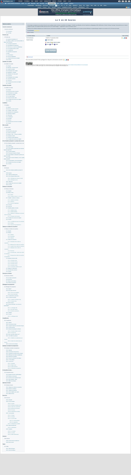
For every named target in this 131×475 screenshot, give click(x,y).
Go (66, 5)
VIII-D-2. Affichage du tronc (13, 179)
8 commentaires (30, 30)
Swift (95, 5)
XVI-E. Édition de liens (10, 393)
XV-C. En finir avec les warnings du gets (13, 377)
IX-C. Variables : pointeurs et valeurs (12, 197)
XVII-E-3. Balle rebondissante (13, 434)
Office (61, 3)
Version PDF (49, 42)
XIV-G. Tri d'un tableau (10, 359)
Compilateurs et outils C (67, 7)
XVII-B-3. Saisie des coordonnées (14, 406)
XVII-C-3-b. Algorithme (14, 422)
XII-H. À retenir (9, 314)
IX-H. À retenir (8, 219)
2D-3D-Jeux (45, 5)
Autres (105, 5)
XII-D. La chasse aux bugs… (11, 297)
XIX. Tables (6, 446)
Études (60, 1)
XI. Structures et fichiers (8, 275)
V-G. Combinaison (9, 116)
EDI (46, 3)
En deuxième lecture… (7, 370)
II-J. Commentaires (9, 54)
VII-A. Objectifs (9, 145)
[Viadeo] (122, 38)
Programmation (52, 3)
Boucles (4, 165)
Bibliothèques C (82, 7)
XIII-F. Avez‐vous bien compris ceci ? (13, 334)
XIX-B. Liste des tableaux (10, 450)
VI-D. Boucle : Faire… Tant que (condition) (14, 134)
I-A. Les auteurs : (9, 31)
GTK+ (87, 7)
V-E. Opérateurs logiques (10, 113)
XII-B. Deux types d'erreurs (11, 290)
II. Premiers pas (7, 37)
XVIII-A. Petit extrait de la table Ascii (12, 440)
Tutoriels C (54, 7)
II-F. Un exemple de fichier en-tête (12, 48)
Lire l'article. (31, 32)
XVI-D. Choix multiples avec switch (12, 391)
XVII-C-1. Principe (11, 415)
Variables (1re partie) (7, 61)
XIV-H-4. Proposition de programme (14, 368)
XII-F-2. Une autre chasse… (13, 309)
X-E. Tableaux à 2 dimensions (11, 268)
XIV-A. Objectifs (9, 350)
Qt (98, 5)
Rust (92, 5)
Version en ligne (50, 40)
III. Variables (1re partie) (8, 63)
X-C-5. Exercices (11, 250)
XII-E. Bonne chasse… (10, 302)
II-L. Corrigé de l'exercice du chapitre (13, 58)
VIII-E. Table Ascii (9, 181)
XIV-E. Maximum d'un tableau (11, 356)
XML (101, 5)
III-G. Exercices (9, 75)
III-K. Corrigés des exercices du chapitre (13, 81)
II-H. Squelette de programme (11, 51)
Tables (4, 444)
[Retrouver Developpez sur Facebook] (129, 7)
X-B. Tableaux (8, 232)
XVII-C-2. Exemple (11, 416)
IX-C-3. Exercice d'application (13, 203)
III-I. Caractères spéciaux (10, 78)
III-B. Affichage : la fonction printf (12, 67)
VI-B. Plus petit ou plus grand (11, 131)
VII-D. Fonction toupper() (10, 151)
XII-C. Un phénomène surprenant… (12, 295)
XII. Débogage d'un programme (10, 286)
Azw (52, 44)
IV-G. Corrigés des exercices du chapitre (13, 99)
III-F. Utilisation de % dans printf (12, 73)
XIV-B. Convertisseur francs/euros (12, 351)
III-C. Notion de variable (10, 69)
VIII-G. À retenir (9, 184)
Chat (40, 1)
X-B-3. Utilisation (11, 237)
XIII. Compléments (7, 320)
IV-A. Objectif (8, 89)
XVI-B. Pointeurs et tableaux (11, 388)
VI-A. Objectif (8, 129)
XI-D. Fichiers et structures (11, 282)
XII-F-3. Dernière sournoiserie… (14, 310)
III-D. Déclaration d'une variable (12, 70)
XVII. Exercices (7, 397)
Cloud (22, 3)
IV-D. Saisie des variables (10, 94)
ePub (48, 44)
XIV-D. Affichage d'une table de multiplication (14, 354)
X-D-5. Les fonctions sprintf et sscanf (15, 266)
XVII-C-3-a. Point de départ (14, 420)
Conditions (5, 102)
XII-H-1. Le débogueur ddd (13, 316)
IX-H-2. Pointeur (11, 223)
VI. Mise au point (7, 127)
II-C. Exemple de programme (11, 43)
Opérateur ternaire (7, 382)
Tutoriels (26, 1)
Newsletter (47, 1)
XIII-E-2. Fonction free (12, 332)
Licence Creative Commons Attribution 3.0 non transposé (78, 64)
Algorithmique (38, 5)
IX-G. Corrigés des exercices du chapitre (13, 217)
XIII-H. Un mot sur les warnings (12, 343)
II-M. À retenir (8, 59)
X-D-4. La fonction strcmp (12, 265)
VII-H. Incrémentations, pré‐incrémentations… (14, 160)
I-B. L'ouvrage (8, 32)
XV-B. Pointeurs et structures (11, 376)
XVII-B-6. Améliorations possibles (14, 411)
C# (61, 5)
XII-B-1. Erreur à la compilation (13, 292)
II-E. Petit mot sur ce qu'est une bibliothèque (14, 46)
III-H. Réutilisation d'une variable (12, 77)
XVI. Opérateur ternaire (8, 385)
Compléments (6, 318)
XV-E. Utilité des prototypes (11, 380)
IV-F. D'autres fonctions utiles (11, 97)
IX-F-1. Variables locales (12, 210)
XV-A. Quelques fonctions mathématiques (13, 374)
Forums (20, 1)
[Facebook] (125, 38)
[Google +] (126, 38)
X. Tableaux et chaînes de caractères (11, 228)
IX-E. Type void (9, 206)
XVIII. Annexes (7, 438)
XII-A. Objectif (8, 288)
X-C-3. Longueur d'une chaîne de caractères (16, 246)
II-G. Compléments (9, 50)
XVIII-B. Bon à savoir (10, 442)
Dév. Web (42, 3)
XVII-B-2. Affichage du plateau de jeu (14, 405)
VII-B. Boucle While (9, 146)
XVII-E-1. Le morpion (11, 431)
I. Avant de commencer (8, 29)
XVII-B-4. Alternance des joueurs (14, 408)
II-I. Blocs (8, 53)
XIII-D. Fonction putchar (10, 327)
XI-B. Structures (9, 279)
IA (25, 3)
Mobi (57, 44)
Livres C (59, 7)
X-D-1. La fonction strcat (12, 260)
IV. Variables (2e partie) (8, 87)
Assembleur (51, 5)
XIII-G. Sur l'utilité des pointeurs (12, 335)
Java (38, 3)
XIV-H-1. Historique (11, 363)
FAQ (32, 1)
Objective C (75, 5)
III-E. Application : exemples (11, 72)
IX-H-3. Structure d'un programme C (14, 224)
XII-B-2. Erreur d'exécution (13, 294)
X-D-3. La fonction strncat (12, 263)
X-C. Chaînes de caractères (11, 239)
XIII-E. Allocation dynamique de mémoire (13, 328)
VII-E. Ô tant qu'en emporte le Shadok (13, 153)
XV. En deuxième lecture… (9, 372)
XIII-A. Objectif (8, 322)
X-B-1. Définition (11, 234)
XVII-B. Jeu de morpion (10, 401)
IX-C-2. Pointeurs (11, 201)
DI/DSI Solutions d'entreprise (14, 3)
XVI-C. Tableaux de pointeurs (11, 390)
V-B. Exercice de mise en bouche (12, 108)
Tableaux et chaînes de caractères (10, 226)
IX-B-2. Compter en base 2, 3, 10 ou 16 (15, 196)
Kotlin (70, 5)
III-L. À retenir (8, 83)
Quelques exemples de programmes (10, 345)
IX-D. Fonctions (9, 204)
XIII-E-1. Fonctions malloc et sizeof (14, 331)
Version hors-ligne (56, 42)
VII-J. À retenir (8, 163)
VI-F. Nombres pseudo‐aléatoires (12, 137)
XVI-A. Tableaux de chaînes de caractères (14, 387)
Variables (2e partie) (7, 85)
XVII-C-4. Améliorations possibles (14, 423)
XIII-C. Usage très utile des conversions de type (15, 325)
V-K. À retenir (8, 123)
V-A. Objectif (8, 107)
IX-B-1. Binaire (10, 194)
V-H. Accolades (9, 118)
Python (87, 5)
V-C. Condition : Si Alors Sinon (11, 110)
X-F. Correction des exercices (11, 269)
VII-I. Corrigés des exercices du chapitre (13, 162)
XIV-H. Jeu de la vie (9, 361)
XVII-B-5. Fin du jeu (11, 409)
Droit (64, 1)
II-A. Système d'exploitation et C (12, 39)
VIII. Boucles (6, 167)
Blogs (36, 1)
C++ (59, 5)
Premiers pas (5, 34)
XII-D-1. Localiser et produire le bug (14, 299)
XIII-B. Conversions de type (11, 324)
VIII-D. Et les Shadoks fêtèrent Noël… (13, 176)
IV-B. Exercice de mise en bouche (12, 91)
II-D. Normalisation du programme (12, 45)
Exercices (5, 395)
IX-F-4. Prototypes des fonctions (14, 216)
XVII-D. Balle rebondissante (11, 425)
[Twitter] (123, 38)
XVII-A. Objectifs (9, 399)
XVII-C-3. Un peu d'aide (12, 418)
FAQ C (49, 7)
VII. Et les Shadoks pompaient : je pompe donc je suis (14, 143)
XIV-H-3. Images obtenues (13, 366)
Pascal (80, 5)
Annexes (4, 436)
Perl (84, 5)
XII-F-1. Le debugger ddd (12, 307)
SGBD (57, 3)
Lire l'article (51, 51)
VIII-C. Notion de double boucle (11, 174)
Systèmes (71, 3)
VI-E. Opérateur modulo (10, 135)
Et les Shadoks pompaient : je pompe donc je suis (13, 140)
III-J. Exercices (9, 80)
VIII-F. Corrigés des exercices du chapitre (13, 183)
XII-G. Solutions (9, 312)
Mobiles (66, 3)
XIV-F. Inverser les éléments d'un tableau (13, 358)
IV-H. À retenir (8, 100)
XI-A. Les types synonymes (11, 277)
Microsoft (33, 3)
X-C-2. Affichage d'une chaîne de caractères (16, 244)
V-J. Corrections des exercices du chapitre (14, 121)
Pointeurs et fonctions (7, 186)
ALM (29, 3)
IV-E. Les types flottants (10, 96)
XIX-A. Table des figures (10, 448)
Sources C (75, 7)
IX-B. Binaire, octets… (10, 192)
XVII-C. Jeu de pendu (10, 413)
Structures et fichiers (7, 273)
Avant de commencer (7, 26)
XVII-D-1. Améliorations (12, 427)
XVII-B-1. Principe (11, 403)
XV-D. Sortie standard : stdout (11, 379)
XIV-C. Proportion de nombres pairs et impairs (14, 353)
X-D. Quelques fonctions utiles (11, 258)
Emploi (54, 1)
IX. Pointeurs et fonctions (8, 188)
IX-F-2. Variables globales (12, 211)
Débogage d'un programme (8, 284)
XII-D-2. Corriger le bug (12, 301)
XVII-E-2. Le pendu (11, 432)
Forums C (45, 7)
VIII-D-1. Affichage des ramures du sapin (15, 178)
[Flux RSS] (126, 7)
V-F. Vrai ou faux (9, 115)
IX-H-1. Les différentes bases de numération (16, 221)
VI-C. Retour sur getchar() (11, 132)
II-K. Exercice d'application (11, 56)
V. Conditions (6, 105)
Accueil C (39, 7)
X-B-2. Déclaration (11, 236)
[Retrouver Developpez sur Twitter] (128, 7)
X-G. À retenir (8, 271)
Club (69, 1)
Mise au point (5, 125)
